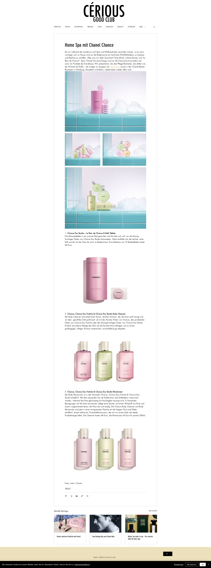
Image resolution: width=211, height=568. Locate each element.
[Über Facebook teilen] (66, 496)
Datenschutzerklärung (82, 564)
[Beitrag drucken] (87, 496)
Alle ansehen (153, 511)
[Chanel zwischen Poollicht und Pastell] (70, 524)
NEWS (67, 27)
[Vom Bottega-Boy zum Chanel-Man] (105, 524)
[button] (154, 27)
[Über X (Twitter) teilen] (71, 496)
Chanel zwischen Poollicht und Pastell (69, 536)
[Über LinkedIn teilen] (77, 496)
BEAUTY (68, 488)
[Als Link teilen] (82, 496)
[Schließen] (208, 564)
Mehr (141, 27)
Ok (203, 564)
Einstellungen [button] (178, 564)
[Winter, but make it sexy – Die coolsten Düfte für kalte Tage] (141, 524)
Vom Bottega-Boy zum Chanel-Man (103, 536)
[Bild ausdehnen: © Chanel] (105, 198)
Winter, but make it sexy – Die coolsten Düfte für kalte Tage (140, 537)
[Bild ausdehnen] (105, 101)
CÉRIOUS (57, 27)
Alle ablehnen (191, 564)
